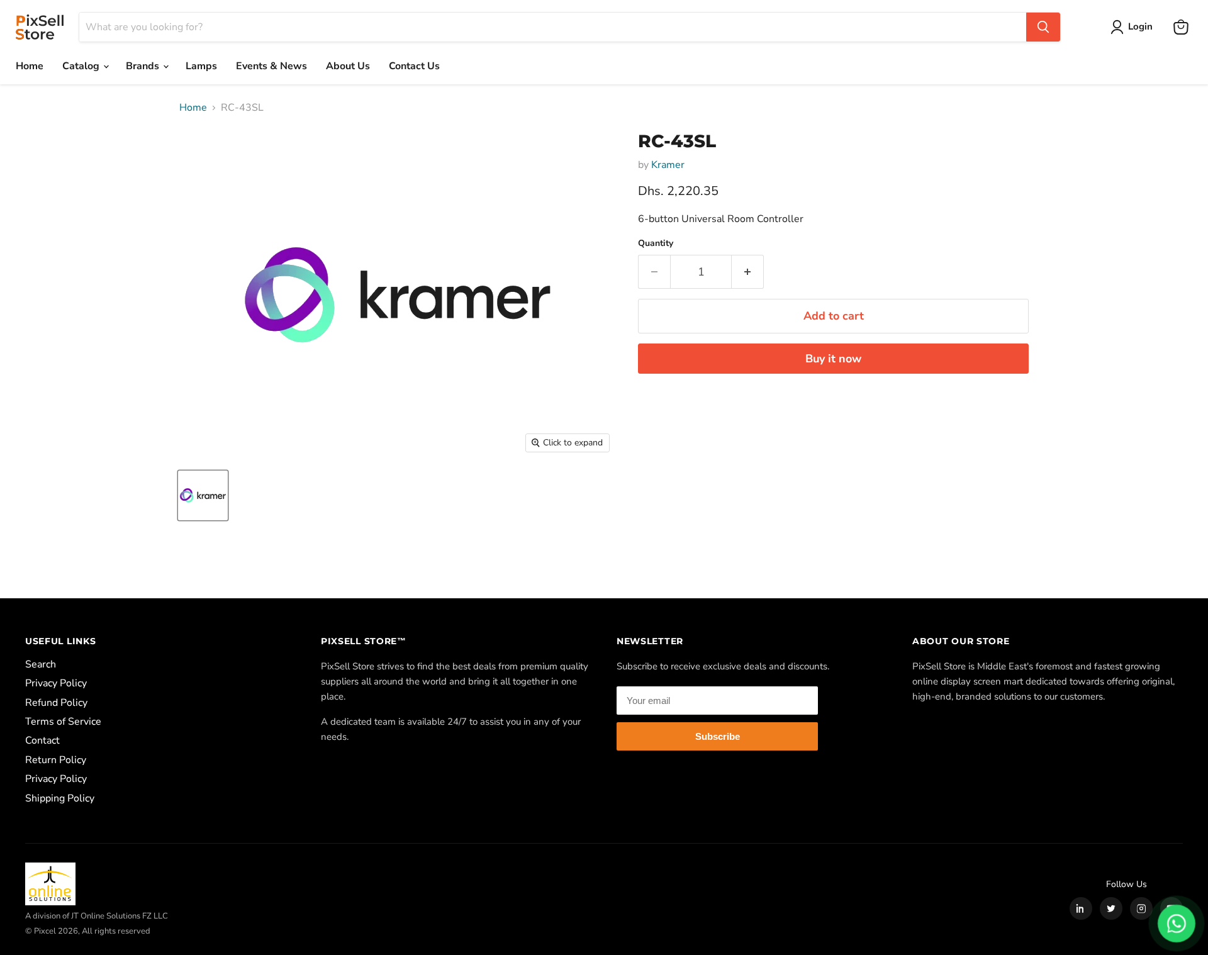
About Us (348, 66)
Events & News (271, 66)
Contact (42, 740)
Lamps (201, 66)
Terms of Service (63, 722)
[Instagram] (1141, 908)
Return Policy (55, 760)
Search (40, 664)
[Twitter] (1111, 908)
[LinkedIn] (1081, 908)
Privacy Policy (56, 683)
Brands (144, 66)
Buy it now (833, 358)
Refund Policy (56, 703)
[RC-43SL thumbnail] (203, 495)
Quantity (655, 243)
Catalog (82, 66)
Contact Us (414, 66)
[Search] (1043, 27)
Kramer (668, 165)
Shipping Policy (59, 798)
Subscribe (717, 736)
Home (29, 66)
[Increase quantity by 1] (748, 272)
